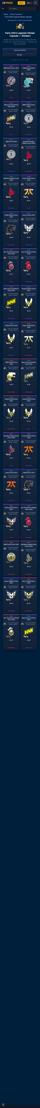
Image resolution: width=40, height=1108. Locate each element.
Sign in (21, 3)
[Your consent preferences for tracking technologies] (3, 1104)
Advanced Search (20, 50)
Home (6, 14)
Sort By (20, 55)
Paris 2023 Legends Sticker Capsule (18, 17)
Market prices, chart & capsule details (20, 20)
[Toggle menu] (36, 3)
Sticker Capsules (16, 14)
